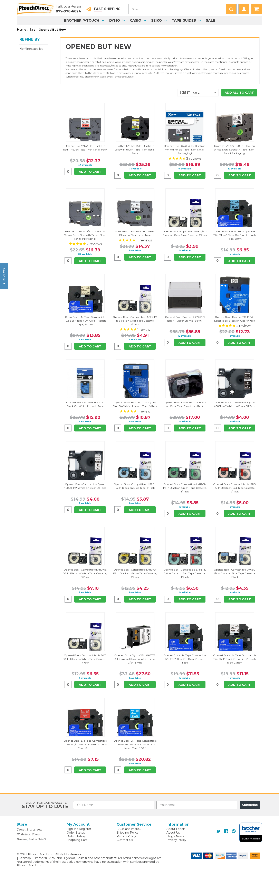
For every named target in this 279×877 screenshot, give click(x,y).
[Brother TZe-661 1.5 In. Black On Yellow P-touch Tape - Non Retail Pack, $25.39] (135, 128)
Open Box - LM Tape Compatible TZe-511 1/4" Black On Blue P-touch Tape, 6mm (234, 235)
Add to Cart (90, 172)
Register (85, 829)
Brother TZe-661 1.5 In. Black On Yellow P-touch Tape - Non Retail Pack (135, 149)
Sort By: (185, 92)
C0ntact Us (125, 840)
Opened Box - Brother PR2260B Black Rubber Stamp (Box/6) (185, 318)
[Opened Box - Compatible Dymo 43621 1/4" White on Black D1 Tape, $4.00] (234, 384)
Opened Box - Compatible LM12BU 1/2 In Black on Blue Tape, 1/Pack (135, 486)
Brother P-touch (81, 20)
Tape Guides (184, 20)
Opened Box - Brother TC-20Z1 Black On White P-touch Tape (85, 404)
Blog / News (175, 836)
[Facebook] (226, 831)
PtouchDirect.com (30, 865)
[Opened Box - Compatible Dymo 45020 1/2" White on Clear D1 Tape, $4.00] (85, 466)
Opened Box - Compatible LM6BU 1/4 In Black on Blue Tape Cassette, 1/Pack (235, 573)
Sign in (71, 829)
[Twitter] (219, 831)
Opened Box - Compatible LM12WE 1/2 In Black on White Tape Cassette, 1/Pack (85, 573)
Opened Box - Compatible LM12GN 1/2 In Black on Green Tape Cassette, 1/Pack (185, 488)
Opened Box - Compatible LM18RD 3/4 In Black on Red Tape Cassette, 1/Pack (184, 573)
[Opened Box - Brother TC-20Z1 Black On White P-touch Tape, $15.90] (85, 384)
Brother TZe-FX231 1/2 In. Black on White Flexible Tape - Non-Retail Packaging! (185, 149)
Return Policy (126, 836)
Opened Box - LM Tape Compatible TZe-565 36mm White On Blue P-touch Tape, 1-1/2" (135, 744)
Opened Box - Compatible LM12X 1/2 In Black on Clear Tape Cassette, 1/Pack (135, 320)
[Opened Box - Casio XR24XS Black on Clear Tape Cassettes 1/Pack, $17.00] (184, 384)
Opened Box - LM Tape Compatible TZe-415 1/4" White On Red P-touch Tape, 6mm (85, 744)
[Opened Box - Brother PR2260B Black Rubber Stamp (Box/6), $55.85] (184, 299)
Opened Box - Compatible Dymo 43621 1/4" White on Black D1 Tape (234, 404)
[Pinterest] (234, 831)
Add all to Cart (239, 92)
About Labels (175, 829)
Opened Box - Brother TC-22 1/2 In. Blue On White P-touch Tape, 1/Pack (135, 404)
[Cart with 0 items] (256, 9)
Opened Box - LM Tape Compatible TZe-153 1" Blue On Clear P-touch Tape (184, 659)
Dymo (114, 20)
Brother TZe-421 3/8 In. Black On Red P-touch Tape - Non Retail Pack (85, 147)
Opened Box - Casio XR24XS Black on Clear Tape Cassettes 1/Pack (185, 404)
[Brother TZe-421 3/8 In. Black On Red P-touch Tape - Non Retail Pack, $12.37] (85, 128)
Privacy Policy (176, 840)
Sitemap (25, 858)
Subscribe (250, 805)
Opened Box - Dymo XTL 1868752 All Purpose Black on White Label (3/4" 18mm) (134, 659)
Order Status (76, 832)
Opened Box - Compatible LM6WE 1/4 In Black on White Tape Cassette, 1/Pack (85, 659)
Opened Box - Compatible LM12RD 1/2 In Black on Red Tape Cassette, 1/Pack (234, 488)
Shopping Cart (77, 840)
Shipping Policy (127, 832)
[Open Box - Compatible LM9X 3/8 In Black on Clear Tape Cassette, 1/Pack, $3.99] (184, 213)
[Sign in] (244, 9)
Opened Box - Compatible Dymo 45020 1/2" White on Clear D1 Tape (85, 486)
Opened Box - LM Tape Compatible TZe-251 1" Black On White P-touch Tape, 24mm (234, 659)
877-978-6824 (68, 11)
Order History (76, 836)
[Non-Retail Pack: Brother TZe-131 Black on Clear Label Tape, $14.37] (135, 213)
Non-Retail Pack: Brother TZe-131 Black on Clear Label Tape (135, 233)
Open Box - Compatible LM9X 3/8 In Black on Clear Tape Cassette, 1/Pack (185, 233)
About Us (173, 832)
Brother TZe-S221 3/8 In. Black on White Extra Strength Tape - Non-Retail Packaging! (234, 149)
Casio (135, 20)
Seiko (156, 20)
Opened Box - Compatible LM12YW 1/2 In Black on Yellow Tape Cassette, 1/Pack (135, 573)
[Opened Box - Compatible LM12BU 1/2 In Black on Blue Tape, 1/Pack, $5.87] (135, 466)
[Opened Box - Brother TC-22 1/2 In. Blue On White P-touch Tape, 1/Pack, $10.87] (135, 384)
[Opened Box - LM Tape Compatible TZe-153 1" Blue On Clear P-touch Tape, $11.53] (184, 637)
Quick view (85, 122)
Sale (210, 20)
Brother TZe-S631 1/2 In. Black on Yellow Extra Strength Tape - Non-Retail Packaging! (85, 235)
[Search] (231, 9)
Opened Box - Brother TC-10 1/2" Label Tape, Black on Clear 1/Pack (234, 318)
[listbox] (205, 92)
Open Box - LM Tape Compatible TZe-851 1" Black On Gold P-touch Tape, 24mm (85, 320)
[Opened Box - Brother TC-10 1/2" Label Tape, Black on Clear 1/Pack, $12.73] (234, 299)
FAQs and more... (129, 829)
